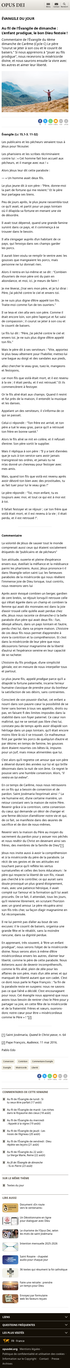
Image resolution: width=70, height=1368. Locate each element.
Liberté (35, 1067)
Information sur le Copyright (19, 1359)
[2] (30, 1017)
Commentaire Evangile (42, 1061)
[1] (62, 845)
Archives (7, 1363)
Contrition (22, 1061)
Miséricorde (21, 1067)
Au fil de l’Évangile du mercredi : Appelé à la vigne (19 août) (25, 1122)
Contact (44, 1359)
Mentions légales (30, 1349)
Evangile (7, 1067)
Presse (55, 1359)
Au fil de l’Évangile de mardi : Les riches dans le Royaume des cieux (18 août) (30, 1111)
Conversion (8, 1061)
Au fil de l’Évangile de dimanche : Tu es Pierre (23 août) (25, 1164)
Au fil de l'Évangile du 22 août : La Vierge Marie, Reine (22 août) (26, 1153)
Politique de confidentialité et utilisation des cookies (33, 1354)
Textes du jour (15, 1185)
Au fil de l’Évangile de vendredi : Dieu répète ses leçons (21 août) (29, 1143)
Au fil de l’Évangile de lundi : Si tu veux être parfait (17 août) (25, 1101)
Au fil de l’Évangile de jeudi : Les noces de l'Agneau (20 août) (26, 1132)
